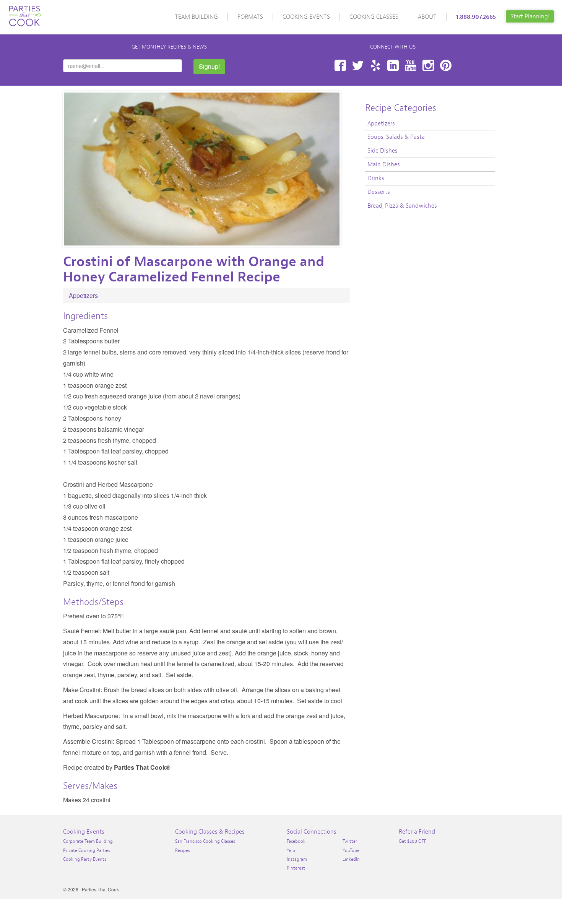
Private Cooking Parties (86, 850)
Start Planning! (529, 16)
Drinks (375, 178)
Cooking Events (306, 17)
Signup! (209, 66)
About (427, 17)
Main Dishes (383, 164)
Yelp (375, 65)
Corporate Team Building (88, 841)
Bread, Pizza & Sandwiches (402, 206)
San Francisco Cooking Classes (205, 841)
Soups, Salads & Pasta (396, 137)
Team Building (196, 17)
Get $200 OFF (412, 841)
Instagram (428, 65)
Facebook (340, 65)
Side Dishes (382, 150)
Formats (250, 17)
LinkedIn (393, 65)
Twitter (358, 65)
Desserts (378, 192)
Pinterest (446, 65)
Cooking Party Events (84, 859)
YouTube (410, 65)
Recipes (182, 850)
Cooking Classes (373, 17)
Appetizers (83, 295)
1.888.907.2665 (476, 17)
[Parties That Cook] (25, 12)
